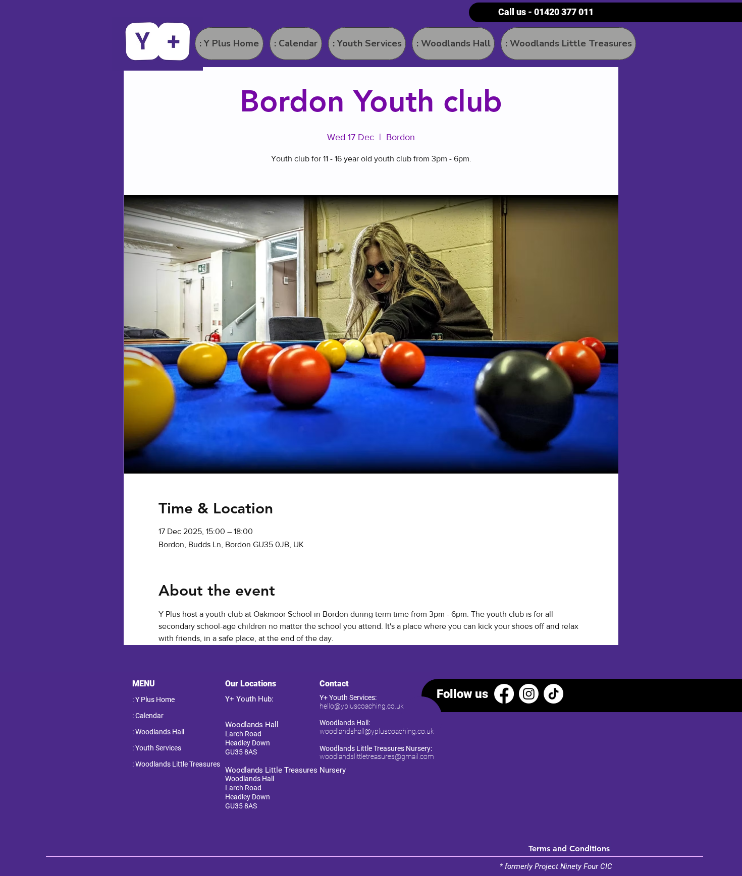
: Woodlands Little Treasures (167, 764)
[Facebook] (504, 694)
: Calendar (148, 716)
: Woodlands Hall (158, 732)
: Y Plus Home (153, 699)
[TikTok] (553, 694)
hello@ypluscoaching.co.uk (362, 706)
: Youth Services (156, 748)
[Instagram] (529, 694)
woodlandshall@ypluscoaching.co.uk (377, 731)
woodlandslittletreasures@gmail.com (377, 756)
